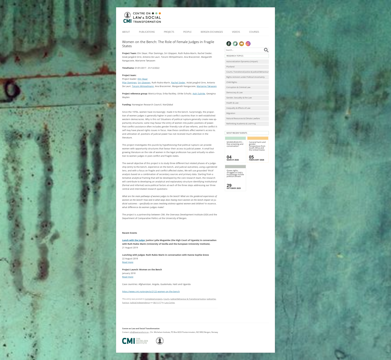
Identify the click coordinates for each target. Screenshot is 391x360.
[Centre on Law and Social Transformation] (142, 22)
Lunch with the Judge (133, 240)
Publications (147, 31)
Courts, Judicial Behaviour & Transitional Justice (184, 299)
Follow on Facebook (228, 43)
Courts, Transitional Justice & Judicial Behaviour (247, 72)
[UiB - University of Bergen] (163, 344)
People (187, 31)
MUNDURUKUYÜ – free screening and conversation (235, 144)
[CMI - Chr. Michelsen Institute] (138, 344)
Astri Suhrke (199, 93)
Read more (127, 262)
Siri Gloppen (144, 82)
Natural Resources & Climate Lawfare (243, 118)
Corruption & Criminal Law (238, 87)
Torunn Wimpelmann (143, 86)
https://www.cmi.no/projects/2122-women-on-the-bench (151, 291)
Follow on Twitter (235, 43)
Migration (230, 113)
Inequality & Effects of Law (238, 108)
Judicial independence (140, 302)
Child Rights (231, 82)
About (126, 31)
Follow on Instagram (248, 43)
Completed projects (154, 299)
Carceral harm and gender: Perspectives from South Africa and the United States (257, 146)
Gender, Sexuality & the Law (239, 97)
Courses (254, 31)
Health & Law (232, 103)
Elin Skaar (143, 78)
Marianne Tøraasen (207, 86)
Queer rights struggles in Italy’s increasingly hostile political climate (235, 173)
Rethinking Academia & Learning (241, 123)
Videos (236, 31)
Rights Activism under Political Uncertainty (245, 77)
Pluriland (230, 66)
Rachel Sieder (178, 82)
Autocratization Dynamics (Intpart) (242, 61)
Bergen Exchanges (212, 31)
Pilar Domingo (129, 82)
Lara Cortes (169, 302)
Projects (169, 31)
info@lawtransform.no (139, 332)
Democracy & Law (234, 92)
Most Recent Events (237, 133)
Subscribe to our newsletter (241, 43)
